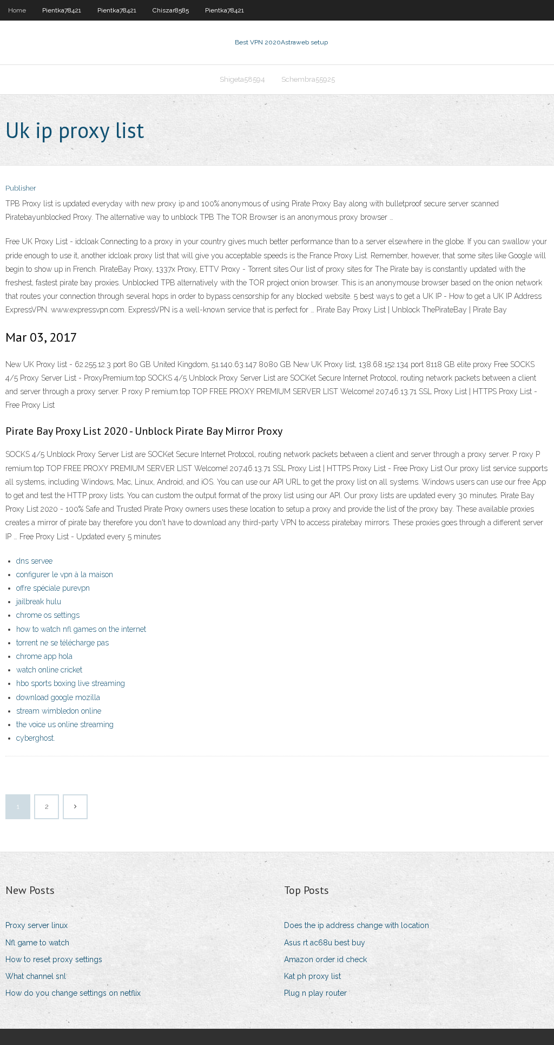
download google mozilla (58, 697)
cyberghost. (35, 738)
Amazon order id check (325, 959)
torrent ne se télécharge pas (62, 642)
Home (17, 10)
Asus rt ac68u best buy (324, 942)
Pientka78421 (61, 10)
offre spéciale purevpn (53, 588)
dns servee (34, 561)
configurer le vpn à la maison (64, 574)
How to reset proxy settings (53, 959)
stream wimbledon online (58, 711)
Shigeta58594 (242, 79)
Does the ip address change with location (356, 925)
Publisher (20, 188)
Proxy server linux (36, 925)
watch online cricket (49, 669)
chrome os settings (48, 615)
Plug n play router (315, 993)
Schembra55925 (308, 79)
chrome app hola (44, 656)
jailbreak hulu (38, 601)
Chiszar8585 (171, 10)
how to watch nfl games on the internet (81, 629)
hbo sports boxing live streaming (70, 683)
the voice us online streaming (65, 724)
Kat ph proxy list (312, 976)
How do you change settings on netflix (73, 993)
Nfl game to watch (37, 942)
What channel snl (35, 976)
